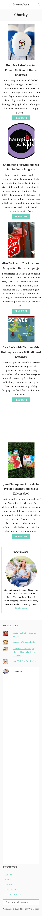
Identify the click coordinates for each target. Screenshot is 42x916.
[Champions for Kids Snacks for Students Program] (21, 142)
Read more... (21, 608)
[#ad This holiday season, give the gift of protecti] (21, 749)
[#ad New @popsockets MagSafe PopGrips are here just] (21, 770)
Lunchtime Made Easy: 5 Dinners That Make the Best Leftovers (25, 652)
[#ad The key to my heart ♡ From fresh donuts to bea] (21, 707)
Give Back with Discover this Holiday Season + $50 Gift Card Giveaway (21, 352)
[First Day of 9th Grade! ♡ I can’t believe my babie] (21, 687)
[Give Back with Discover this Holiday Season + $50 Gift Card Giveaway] (21, 330)
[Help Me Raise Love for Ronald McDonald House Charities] (21, 43)
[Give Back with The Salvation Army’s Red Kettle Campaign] (21, 241)
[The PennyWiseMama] (21, 4)
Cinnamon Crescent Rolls (24, 642)
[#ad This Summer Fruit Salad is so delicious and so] (21, 728)
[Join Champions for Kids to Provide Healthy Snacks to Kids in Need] (21, 461)
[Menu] (3, 4)
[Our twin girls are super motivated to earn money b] (21, 852)
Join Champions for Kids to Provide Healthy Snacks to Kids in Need (21, 488)
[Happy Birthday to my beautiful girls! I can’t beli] (21, 790)
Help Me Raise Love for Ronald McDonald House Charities (21, 70)
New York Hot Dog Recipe (24, 661)
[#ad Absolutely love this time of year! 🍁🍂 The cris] (21, 832)
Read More (22, 118)
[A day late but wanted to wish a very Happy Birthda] (21, 811)
